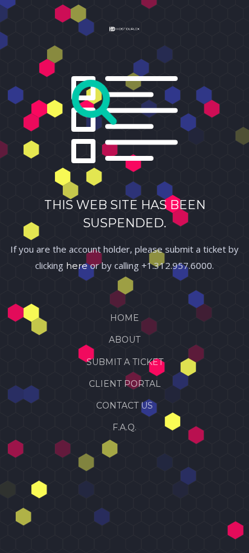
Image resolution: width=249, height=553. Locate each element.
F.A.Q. (124, 427)
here (77, 265)
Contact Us (124, 405)
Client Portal (125, 383)
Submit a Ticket (124, 362)
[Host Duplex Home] (124, 31)
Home (124, 317)
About (124, 339)
